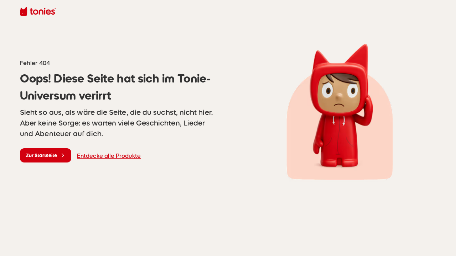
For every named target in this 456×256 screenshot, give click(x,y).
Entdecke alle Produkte (109, 156)
